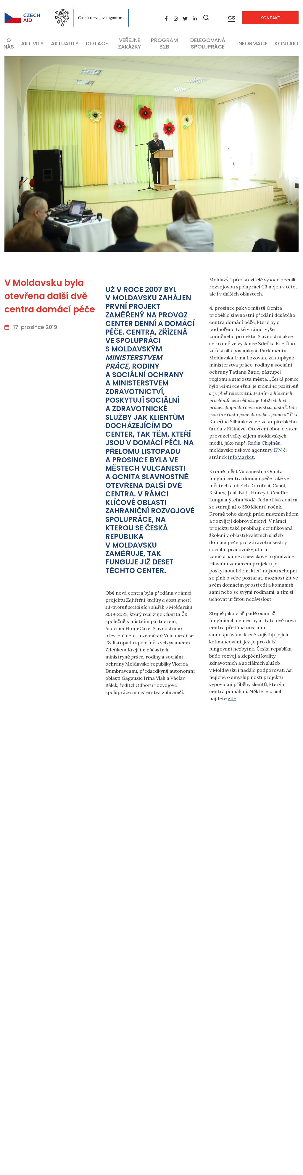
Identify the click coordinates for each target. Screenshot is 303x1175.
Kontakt (270, 18)
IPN (277, 450)
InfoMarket (241, 457)
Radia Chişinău (264, 443)
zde (232, 698)
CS (231, 17)
